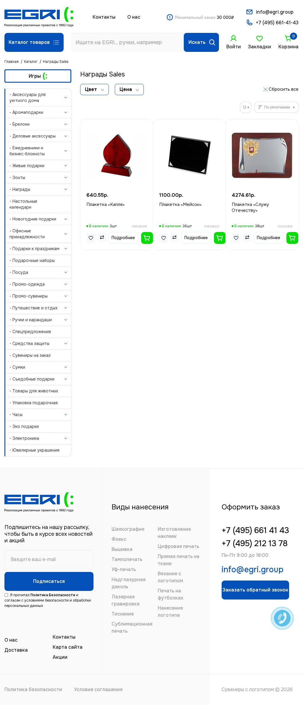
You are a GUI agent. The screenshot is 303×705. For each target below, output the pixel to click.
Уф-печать (124, 569)
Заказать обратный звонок (255, 590)
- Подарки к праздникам (34, 248)
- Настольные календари (23, 204)
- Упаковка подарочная (33, 402)
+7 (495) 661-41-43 (277, 23)
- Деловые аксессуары (32, 136)
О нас (133, 17)
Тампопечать (127, 559)
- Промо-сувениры (28, 296)
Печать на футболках (170, 594)
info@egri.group (275, 12)
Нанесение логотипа (170, 611)
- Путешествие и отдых (33, 308)
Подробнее (123, 237)
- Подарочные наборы (32, 260)
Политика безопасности (33, 689)
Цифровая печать (178, 546)
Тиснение (123, 614)
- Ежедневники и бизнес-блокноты (27, 150)
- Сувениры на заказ (30, 355)
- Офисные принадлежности (27, 233)
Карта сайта (68, 647)
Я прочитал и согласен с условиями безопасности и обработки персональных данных (47, 600)
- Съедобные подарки (31, 379)
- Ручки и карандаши (30, 319)
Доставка (16, 650)
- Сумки (17, 367)
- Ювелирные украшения (34, 450)
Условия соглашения (98, 689)
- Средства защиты (29, 343)
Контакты (104, 17)
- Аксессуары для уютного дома (27, 97)
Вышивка (122, 549)
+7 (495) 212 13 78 (255, 544)
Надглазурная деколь (129, 583)
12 (244, 107)
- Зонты (17, 177)
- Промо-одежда (27, 284)
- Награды (19, 189)
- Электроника (24, 438)
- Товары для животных (33, 391)
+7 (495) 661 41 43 (255, 530)
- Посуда (18, 272)
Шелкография (128, 529)
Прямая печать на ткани (178, 560)
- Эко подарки (24, 426)
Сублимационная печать (132, 627)
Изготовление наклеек (174, 532)
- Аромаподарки (26, 112)
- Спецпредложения (30, 331)
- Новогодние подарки (32, 219)
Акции (60, 657)
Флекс (119, 539)
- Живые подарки (26, 165)
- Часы (15, 414)
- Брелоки (19, 124)
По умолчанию (277, 107)
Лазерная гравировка (126, 600)
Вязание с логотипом (170, 577)
